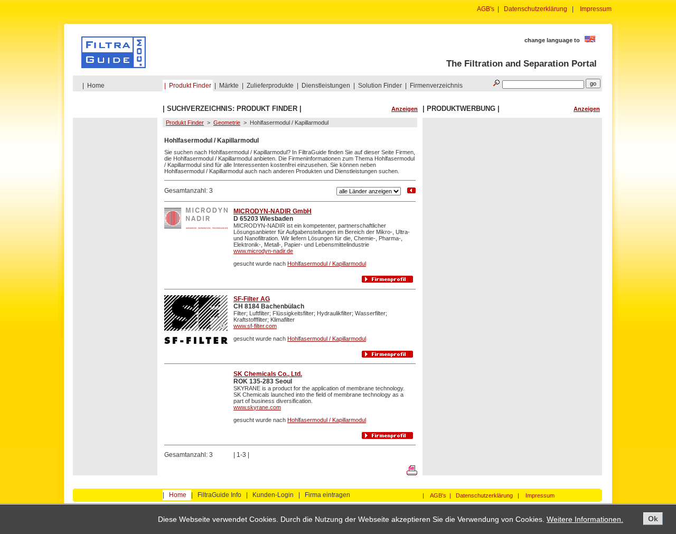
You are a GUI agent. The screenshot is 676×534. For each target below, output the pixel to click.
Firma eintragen (327, 495)
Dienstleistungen (326, 85)
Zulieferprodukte (270, 85)
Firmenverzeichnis (436, 85)
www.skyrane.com (257, 407)
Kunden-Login (273, 495)
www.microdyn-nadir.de (263, 251)
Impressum (596, 9)
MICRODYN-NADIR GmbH (272, 211)
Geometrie (226, 122)
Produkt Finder (190, 85)
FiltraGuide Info (219, 495)
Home (96, 85)
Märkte (229, 85)
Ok (653, 518)
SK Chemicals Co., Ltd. (267, 374)
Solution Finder (380, 85)
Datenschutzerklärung (535, 9)
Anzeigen (404, 109)
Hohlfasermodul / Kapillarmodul (326, 263)
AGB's (485, 9)
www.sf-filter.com (255, 326)
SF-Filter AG (251, 299)
